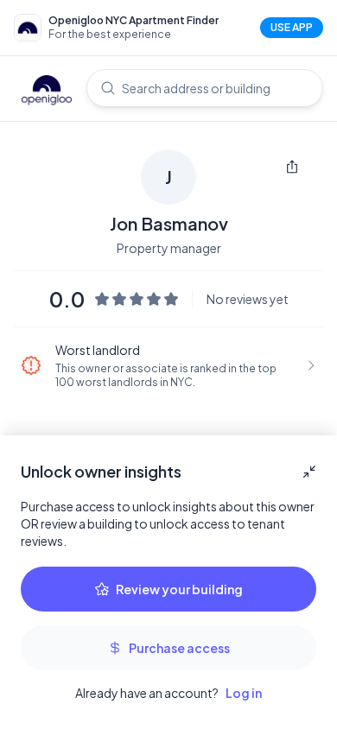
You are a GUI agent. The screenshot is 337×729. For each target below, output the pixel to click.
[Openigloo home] (47, 91)
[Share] (292, 166)
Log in (244, 692)
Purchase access (179, 648)
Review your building (179, 589)
